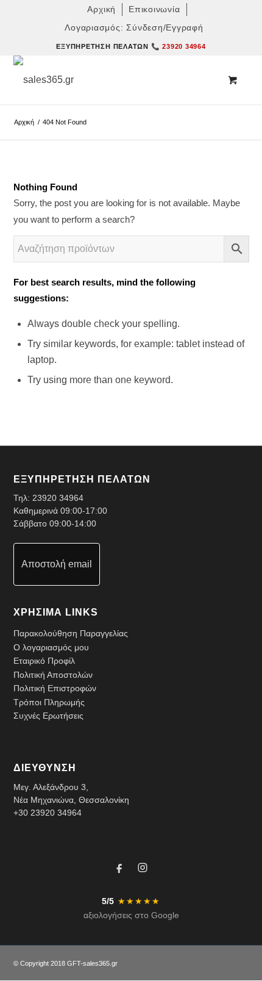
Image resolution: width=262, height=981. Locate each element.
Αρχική (24, 122)
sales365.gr (100, 963)
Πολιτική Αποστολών (53, 675)
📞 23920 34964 (178, 46)
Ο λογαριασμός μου (51, 647)
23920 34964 (57, 498)
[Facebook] (119, 869)
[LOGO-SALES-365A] (107, 80)
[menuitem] (101, 9)
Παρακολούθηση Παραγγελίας (70, 633)
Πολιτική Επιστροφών (54, 688)
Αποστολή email (56, 564)
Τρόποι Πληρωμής (49, 702)
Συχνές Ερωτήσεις (48, 715)
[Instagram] (142, 869)
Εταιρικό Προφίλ (44, 661)
